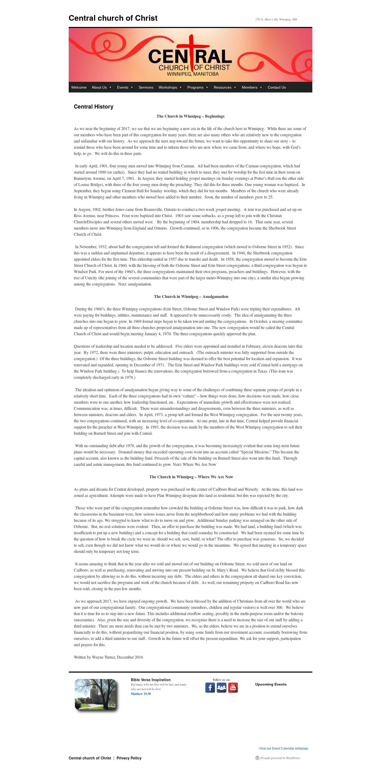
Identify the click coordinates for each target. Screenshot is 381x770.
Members (249, 87)
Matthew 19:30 (141, 693)
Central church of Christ (113, 17)
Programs (195, 87)
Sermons (146, 87)
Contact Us (277, 87)
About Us (99, 87)
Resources (222, 87)
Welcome (79, 87)
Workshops (168, 87)
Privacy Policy (129, 757)
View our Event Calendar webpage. (284, 748)
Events (122, 87)
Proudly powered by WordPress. (280, 758)
